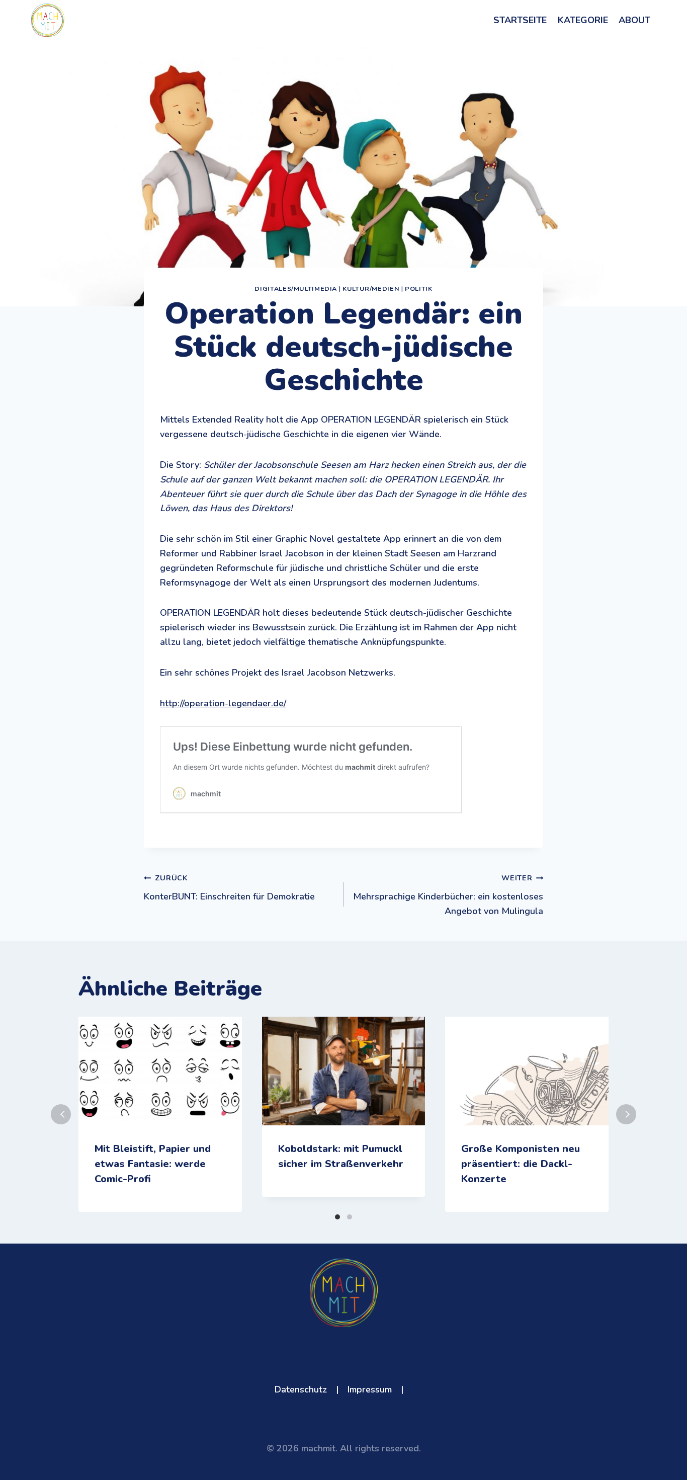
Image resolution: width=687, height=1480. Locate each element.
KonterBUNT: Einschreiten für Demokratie (229, 887)
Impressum (370, 1389)
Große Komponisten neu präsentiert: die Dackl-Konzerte (520, 1164)
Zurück (61, 1114)
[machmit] (47, 20)
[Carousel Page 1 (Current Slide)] (337, 1217)
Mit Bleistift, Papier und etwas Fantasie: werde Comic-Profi (153, 1164)
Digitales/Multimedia (295, 288)
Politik (418, 288)
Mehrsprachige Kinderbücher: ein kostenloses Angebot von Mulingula (448, 895)
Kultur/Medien (370, 288)
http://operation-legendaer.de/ (223, 703)
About (634, 20)
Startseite (520, 20)
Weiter (626, 1114)
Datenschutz (301, 1389)
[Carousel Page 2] (349, 1217)
